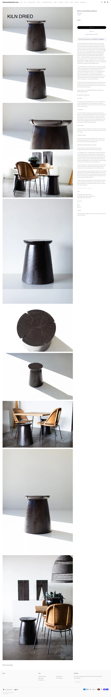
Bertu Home (79, 13)
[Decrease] (78, 23)
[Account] (104, 2)
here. (82, 131)
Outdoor (55, 2)
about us (71, 2)
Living (25, 2)
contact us (77, 2)
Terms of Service (59, 678)
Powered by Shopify (5, 693)
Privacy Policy (41, 679)
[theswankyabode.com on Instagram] (17, 689)
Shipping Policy (59, 676)
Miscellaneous (82, 2)
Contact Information (42, 676)
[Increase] (82, 23)
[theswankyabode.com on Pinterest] (15, 689)
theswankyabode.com (11, 692)
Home (21, 2)
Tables (38, 2)
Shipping (87, 34)
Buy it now (92, 27)
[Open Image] (38, 30)
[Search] (102, 2)
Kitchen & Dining (31, 2)
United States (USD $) (8, 689)
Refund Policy (41, 678)
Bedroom (61, 2)
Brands (66, 2)
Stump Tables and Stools (47, 2)
